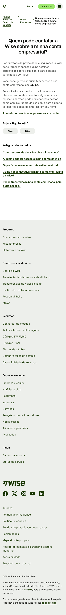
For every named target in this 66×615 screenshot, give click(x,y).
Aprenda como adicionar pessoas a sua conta (31, 113)
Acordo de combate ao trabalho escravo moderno (28, 548)
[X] (14, 494)
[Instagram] (23, 494)
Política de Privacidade (17, 514)
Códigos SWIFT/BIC (14, 336)
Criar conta (46, 6)
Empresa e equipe (14, 383)
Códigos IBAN (11, 343)
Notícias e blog (12, 389)
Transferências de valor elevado (22, 283)
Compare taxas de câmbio (19, 355)
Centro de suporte (14, 455)
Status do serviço (13, 461)
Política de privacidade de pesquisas (25, 527)
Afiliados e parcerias (15, 428)
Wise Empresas (12, 243)
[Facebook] (5, 494)
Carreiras (8, 408)
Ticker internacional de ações (21, 330)
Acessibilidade (11, 557)
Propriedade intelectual (17, 563)
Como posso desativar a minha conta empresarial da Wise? (33, 173)
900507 (28, 589)
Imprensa (8, 402)
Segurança (9, 395)
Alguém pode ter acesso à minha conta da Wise (32, 158)
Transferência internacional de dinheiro (26, 277)
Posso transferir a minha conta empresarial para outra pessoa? (32, 183)
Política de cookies (14, 521)
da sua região (49, 602)
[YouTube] (32, 494)
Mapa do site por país (16, 540)
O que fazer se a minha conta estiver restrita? (30, 165)
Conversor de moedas (16, 323)
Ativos (6, 303)
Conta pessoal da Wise (17, 237)
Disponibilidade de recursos (20, 362)
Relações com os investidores (21, 415)
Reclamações (11, 533)
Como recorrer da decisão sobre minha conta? (31, 152)
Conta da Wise (12, 270)
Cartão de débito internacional (21, 290)
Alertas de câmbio (14, 349)
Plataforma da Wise (14, 250)
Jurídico (7, 508)
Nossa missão (11, 421)
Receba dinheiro (12, 296)
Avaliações (9, 434)
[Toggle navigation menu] (59, 6)
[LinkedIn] (41, 494)
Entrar (30, 6)
